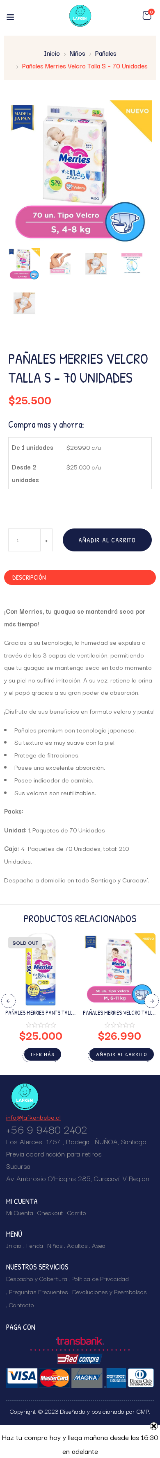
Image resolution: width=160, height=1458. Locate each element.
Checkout (50, 1212)
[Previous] (8, 1001)
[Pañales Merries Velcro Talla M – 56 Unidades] (119, 969)
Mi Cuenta (19, 1212)
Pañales (106, 53)
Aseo (98, 1245)
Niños (77, 53)
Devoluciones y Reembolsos (109, 1291)
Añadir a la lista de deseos (63, 967)
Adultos (77, 1245)
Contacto (21, 1304)
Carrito (76, 1212)
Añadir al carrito (107, 539)
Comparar (63, 982)
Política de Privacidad (100, 1278)
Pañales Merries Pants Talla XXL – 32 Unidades (40, 1016)
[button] (147, 15)
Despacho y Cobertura (36, 1278)
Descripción (29, 577)
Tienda (34, 1245)
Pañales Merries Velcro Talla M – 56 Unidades (119, 1016)
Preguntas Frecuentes (38, 1291)
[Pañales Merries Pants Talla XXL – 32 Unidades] (40, 969)
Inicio (52, 53)
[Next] (151, 1001)
